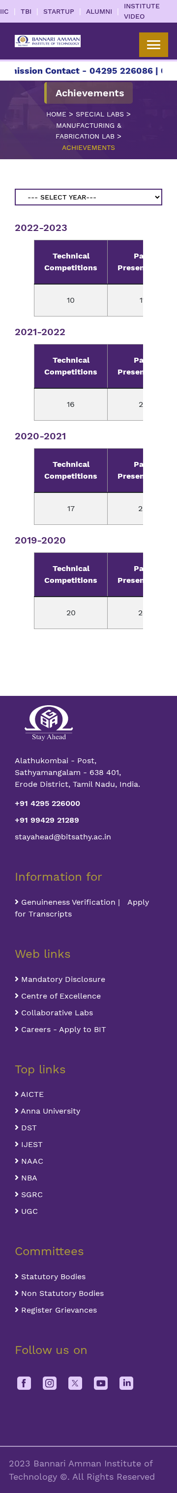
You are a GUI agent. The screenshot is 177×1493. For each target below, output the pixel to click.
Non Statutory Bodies (61, 1293)
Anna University (49, 1111)
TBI (26, 11)
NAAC (31, 1161)
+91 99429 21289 (47, 820)
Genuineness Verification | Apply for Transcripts (82, 908)
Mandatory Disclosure (62, 979)
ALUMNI (99, 11)
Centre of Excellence (60, 996)
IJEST (31, 1144)
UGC (28, 1211)
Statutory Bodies (52, 1276)
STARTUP (58, 11)
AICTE (31, 1094)
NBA (28, 1177)
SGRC (31, 1194)
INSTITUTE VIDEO (142, 11)
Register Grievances (58, 1310)
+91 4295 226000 (47, 803)
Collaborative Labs (56, 1012)
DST (28, 1127)
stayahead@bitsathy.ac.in (63, 836)
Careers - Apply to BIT (62, 1029)
